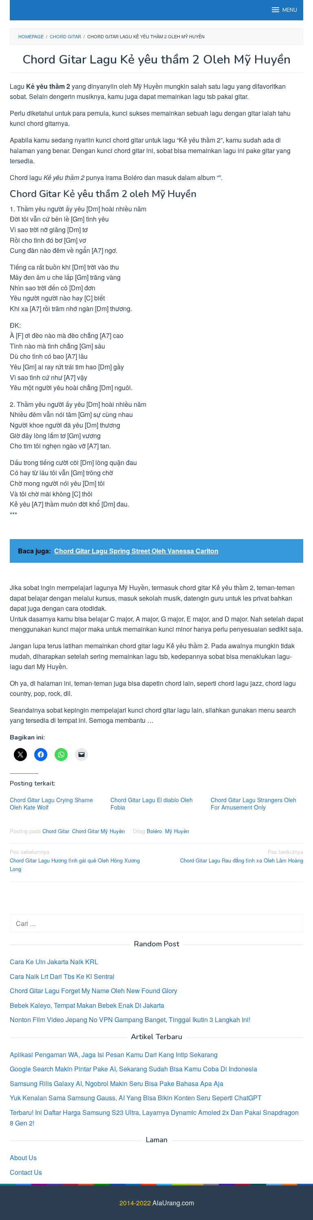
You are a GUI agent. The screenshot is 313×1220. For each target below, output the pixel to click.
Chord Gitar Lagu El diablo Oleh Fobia (151, 803)
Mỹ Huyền (177, 831)
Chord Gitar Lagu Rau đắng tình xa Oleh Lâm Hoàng (241, 856)
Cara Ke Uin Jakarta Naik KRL (54, 961)
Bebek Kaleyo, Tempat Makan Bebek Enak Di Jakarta (87, 1005)
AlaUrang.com (173, 1202)
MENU (289, 10)
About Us (23, 1157)
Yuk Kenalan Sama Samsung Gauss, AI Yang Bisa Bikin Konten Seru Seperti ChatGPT (136, 1097)
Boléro (154, 831)
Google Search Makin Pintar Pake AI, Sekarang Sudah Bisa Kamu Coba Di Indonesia (133, 1068)
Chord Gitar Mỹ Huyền (98, 831)
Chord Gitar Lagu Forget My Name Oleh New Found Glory (93, 990)
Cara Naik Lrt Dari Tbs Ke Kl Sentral (62, 976)
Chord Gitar (55, 831)
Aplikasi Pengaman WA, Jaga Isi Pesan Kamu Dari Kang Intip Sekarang (114, 1054)
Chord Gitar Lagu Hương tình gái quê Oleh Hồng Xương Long (75, 860)
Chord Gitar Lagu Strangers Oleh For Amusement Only (253, 803)
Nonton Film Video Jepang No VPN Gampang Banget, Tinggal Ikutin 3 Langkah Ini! (130, 1019)
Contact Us (26, 1172)
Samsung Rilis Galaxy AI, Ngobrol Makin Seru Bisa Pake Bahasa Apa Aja (116, 1083)
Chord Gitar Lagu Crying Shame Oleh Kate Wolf (51, 803)
